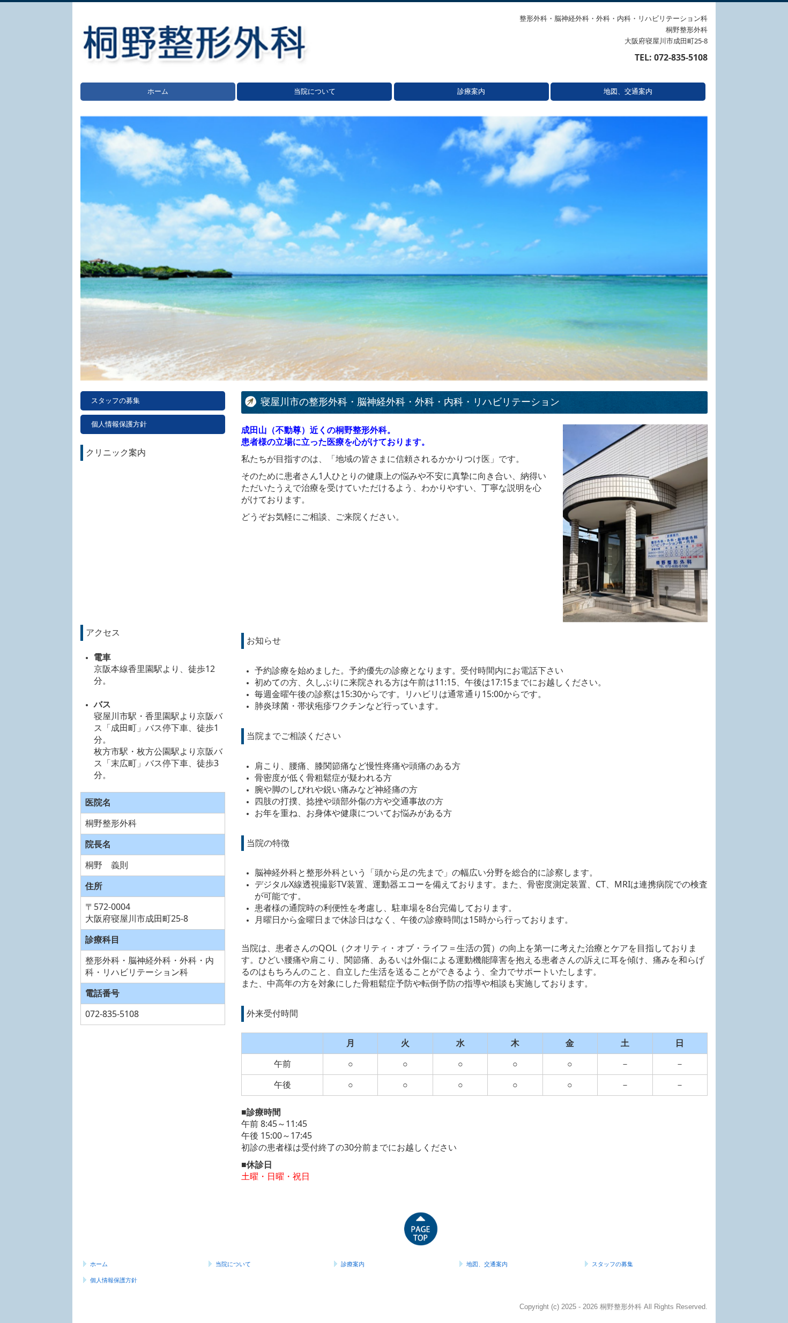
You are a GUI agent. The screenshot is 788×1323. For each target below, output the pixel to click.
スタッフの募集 (115, 401)
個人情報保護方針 (119, 424)
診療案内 (471, 91)
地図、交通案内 (628, 91)
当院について (315, 91)
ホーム (157, 91)
